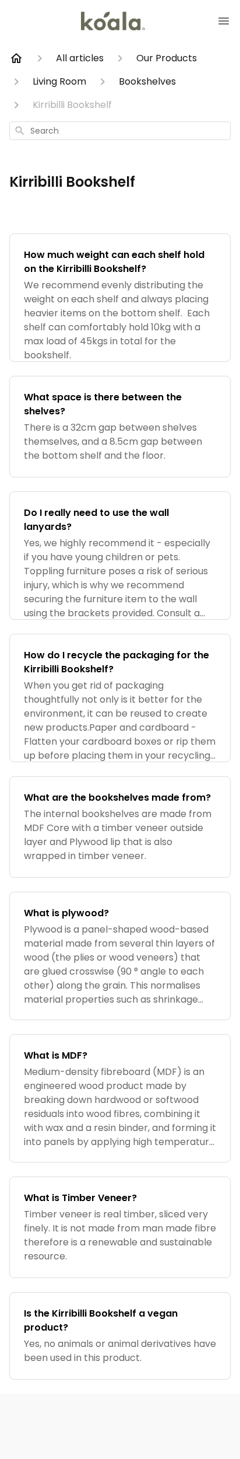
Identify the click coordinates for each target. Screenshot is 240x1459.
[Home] (16, 58)
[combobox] (120, 130)
